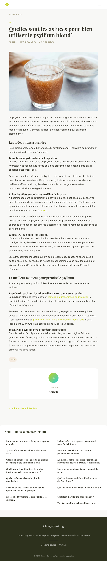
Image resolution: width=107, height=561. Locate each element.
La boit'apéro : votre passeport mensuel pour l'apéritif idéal (76, 443)
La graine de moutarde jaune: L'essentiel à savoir (78, 470)
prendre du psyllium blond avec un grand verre (58, 319)
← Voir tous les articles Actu (23, 408)
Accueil (12, 14)
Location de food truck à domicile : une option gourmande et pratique (25, 489)
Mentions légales (48, 545)
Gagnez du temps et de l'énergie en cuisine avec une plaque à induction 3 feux (27, 461)
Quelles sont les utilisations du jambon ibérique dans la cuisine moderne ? (25, 470)
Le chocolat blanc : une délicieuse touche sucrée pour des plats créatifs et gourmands (78, 461)
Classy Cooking (53, 526)
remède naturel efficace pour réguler (68, 297)
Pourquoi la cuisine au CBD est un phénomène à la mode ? (74, 452)
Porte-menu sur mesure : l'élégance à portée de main (27, 443)
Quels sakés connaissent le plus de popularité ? (23, 480)
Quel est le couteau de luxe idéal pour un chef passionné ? (77, 480)
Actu (20, 14)
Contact (62, 545)
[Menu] (100, 5)
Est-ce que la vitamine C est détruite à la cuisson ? (26, 498)
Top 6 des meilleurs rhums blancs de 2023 (78, 503)
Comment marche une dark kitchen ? (75, 496)
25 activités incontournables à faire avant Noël (26, 452)
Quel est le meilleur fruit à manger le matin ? (79, 489)
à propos (42, 210)
